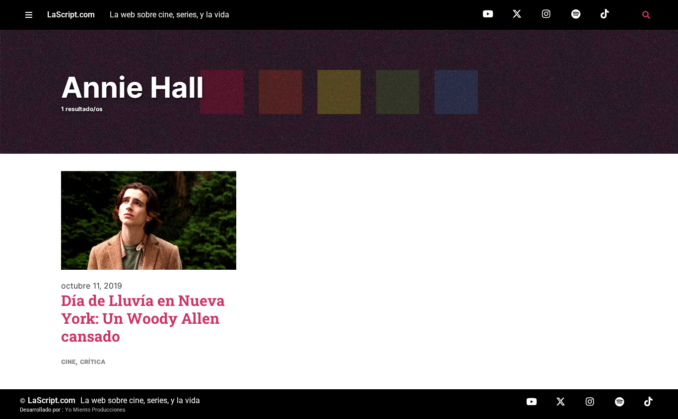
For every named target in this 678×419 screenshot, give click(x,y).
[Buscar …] (646, 15)
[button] (28, 15)
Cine (68, 361)
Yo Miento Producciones (95, 410)
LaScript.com (71, 14)
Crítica (93, 361)
